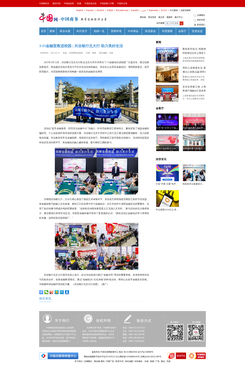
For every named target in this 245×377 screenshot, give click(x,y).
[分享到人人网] (67, 292)
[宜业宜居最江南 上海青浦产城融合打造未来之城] (167, 93)
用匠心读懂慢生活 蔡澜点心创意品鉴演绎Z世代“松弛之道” (194, 70)
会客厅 (160, 108)
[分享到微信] (46, 292)
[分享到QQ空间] (57, 292)
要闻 (158, 42)
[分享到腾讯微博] (62, 292)
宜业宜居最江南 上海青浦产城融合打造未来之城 (194, 89)
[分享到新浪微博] (52, 292)
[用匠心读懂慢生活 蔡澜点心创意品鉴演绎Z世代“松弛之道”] (167, 74)
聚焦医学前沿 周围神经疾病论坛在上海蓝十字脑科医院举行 (194, 51)
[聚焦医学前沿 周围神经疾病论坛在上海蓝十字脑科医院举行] (167, 55)
